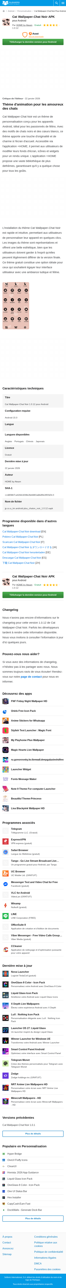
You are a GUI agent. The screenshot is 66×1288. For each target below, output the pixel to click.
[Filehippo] (10, 3)
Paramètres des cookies (47, 1269)
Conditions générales (46, 1236)
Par (22, 25)
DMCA (38, 1263)
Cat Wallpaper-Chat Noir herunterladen (23, 552)
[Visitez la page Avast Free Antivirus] (33, 35)
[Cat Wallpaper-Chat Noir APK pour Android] (6, 22)
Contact (6, 1242)
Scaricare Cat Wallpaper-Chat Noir (21, 542)
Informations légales (45, 1257)
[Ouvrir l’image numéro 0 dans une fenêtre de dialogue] (15, 305)
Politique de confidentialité (48, 1252)
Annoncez (8, 1248)
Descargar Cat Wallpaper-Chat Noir (21, 557)
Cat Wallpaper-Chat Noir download (21, 531)
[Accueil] (3, 11)
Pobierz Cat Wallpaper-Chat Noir (20, 536)
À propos (7, 1236)
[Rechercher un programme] (57, 3)
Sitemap (7, 1254)
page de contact (31, 676)
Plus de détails (33, 1133)
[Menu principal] (63, 3)
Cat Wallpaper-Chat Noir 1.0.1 (18, 1125)
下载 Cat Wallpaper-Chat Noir (18, 563)
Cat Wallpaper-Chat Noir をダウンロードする (27, 547)
